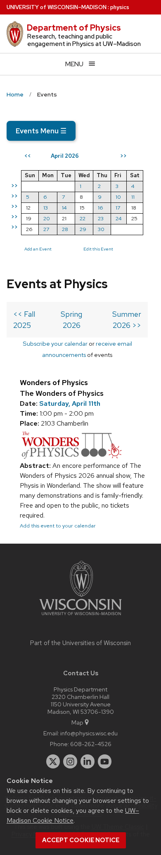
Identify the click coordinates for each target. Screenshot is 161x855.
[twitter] (53, 761)
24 (118, 218)
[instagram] (70, 761)
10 (118, 196)
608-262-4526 (90, 744)
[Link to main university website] (80, 616)
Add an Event (38, 249)
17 (117, 207)
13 (45, 207)
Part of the (80, 643)
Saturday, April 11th (69, 403)
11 (133, 196)
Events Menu (41, 130)
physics (119, 7)
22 (82, 218)
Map (77, 722)
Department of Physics (74, 27)
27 (46, 229)
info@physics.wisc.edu (89, 733)
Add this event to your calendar (58, 525)
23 (101, 218)
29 (83, 229)
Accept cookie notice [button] (80, 840)
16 (100, 207)
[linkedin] (87, 761)
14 (64, 207)
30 (101, 229)
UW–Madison (57, 7)
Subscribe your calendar (55, 343)
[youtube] (105, 761)
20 (46, 218)
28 (65, 229)
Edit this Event (98, 249)
